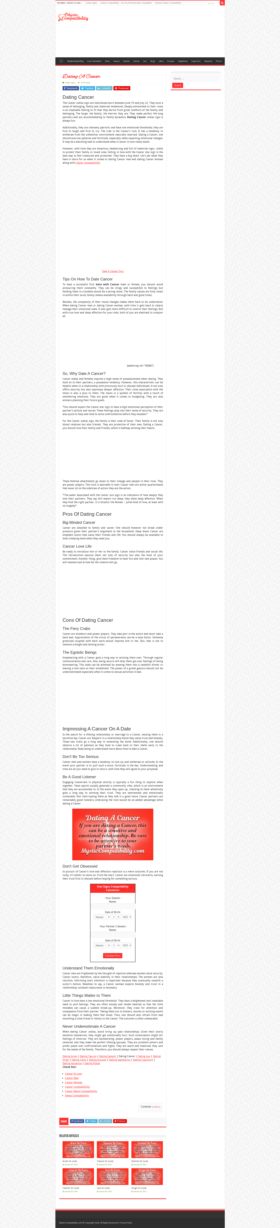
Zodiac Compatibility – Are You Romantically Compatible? (126, 3)
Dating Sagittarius (119, 1059)
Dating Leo (144, 1056)
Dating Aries (70, 1056)
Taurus (116, 61)
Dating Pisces (92, 1063)
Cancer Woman (73, 1082)
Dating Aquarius (72, 1063)
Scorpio (170, 61)
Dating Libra (79, 1059)
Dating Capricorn (143, 1059)
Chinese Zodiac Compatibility (168, 3)
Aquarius (208, 61)
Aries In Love (70, 1161)
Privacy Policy (126, 1223)
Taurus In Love (105, 1161)
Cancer (136, 61)
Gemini (126, 61)
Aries (107, 61)
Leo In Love (103, 1188)
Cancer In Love (73, 1073)
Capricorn (196, 61)
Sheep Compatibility (77, 1095)
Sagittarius (183, 61)
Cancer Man (72, 1078)
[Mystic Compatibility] (73, 16)
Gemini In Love (139, 1161)
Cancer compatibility (88, 162)
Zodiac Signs (91, 3)
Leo (145, 61)
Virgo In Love (138, 1188)
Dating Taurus (88, 1056)
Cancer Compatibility (77, 1086)
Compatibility (61, 60)
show (156, 1107)
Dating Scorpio (97, 1059)
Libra (161, 61)
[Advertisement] (163, 31)
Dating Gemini (107, 1056)
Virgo (152, 61)
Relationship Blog (75, 61)
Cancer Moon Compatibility (81, 1091)
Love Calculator (94, 61)
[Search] (222, 2)
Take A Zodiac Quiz (113, 271)
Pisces (219, 61)
